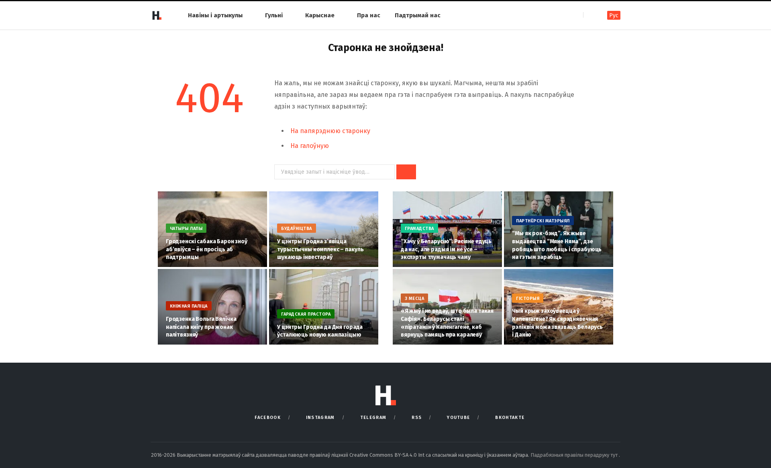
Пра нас (368, 15)
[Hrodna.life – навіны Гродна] (157, 15)
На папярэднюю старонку (330, 131)
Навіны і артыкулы (215, 15)
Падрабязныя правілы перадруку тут (574, 455)
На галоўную (309, 146)
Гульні (274, 15)
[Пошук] (590, 15)
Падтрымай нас (418, 15)
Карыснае (320, 15)
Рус (613, 15)
